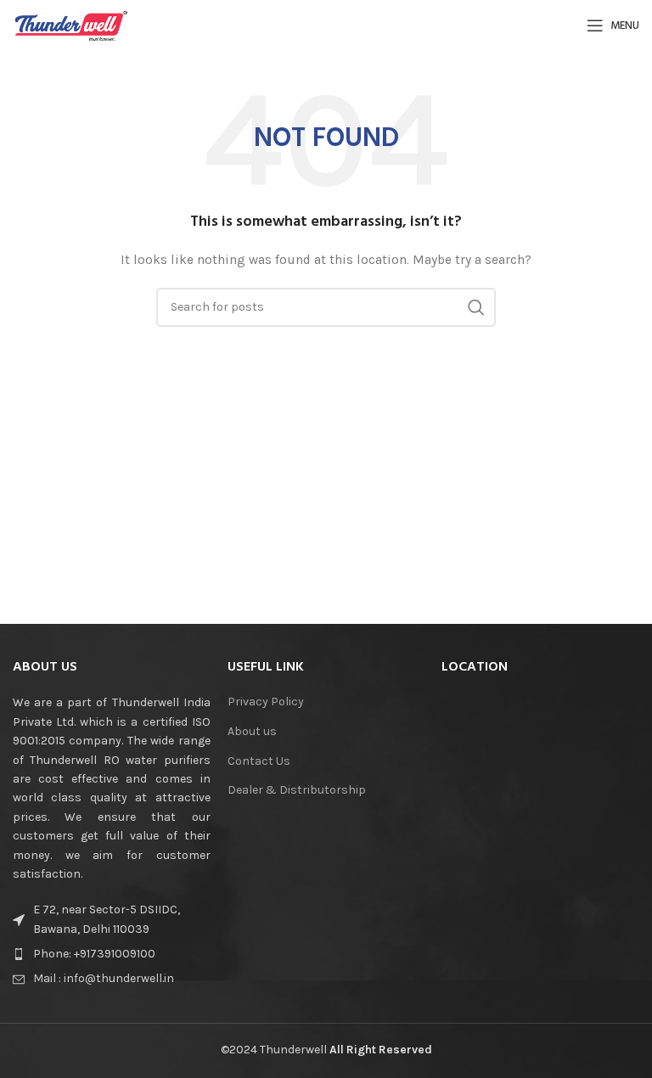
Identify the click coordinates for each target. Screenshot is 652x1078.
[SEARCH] (476, 307)
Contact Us (259, 761)
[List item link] (112, 954)
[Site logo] (71, 24)
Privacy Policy (266, 701)
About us (252, 731)
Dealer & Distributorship (297, 790)
